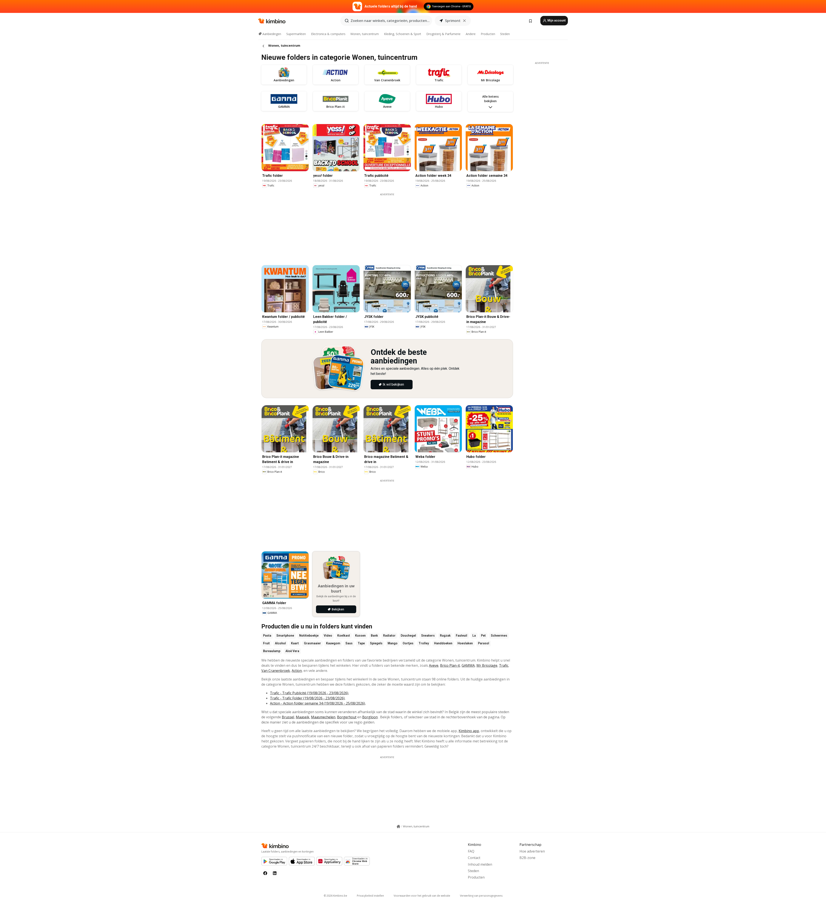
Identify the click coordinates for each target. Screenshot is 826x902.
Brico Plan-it (450, 665)
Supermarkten (296, 34)
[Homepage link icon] (398, 826)
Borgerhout (346, 717)
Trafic (503, 665)
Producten (488, 34)
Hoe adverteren (532, 851)
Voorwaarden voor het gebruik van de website (422, 895)
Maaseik (302, 717)
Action (297, 670)
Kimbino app (469, 730)
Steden (505, 34)
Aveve (433, 665)
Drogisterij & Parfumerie (443, 34)
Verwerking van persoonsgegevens (481, 895)
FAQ (471, 851)
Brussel (288, 717)
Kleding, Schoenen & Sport (402, 34)
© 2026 (335, 895)
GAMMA (468, 665)
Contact (474, 857)
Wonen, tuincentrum (364, 34)
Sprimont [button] (453, 20)
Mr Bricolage (486, 665)
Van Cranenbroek (275, 670)
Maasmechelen (323, 717)
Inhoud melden (480, 864)
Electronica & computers (328, 34)
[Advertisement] (387, 226)
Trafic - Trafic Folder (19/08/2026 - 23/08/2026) (307, 698)
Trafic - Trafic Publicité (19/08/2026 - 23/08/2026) (309, 693)
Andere (471, 34)
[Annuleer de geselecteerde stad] (464, 20)
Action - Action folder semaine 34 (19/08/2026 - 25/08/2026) (317, 703)
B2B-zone (527, 857)
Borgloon (370, 717)
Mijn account (556, 20)
